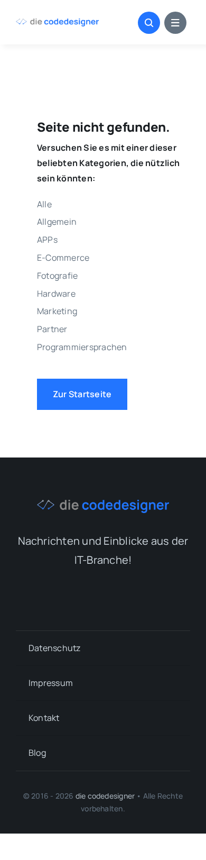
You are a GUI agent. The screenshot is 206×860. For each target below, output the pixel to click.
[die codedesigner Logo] (57, 23)
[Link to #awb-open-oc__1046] (149, 23)
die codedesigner (105, 796)
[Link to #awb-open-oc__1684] (175, 23)
